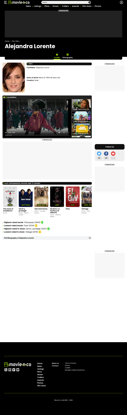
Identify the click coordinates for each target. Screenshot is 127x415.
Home (7, 41)
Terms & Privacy (70, 363)
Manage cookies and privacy (75, 370)
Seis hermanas (40, 209)
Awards (75, 6)
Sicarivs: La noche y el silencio (55, 211)
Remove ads (64, 10)
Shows (56, 6)
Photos (98, 6)
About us (55, 363)
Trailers (65, 6)
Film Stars (86, 6)
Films (46, 6)
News (28, 6)
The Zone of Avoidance (8, 210)
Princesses (29, 222)
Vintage (84, 209)
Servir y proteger (23, 210)
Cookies (67, 368)
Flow (68, 209)
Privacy (67, 365)
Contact (55, 366)
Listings (37, 6)
